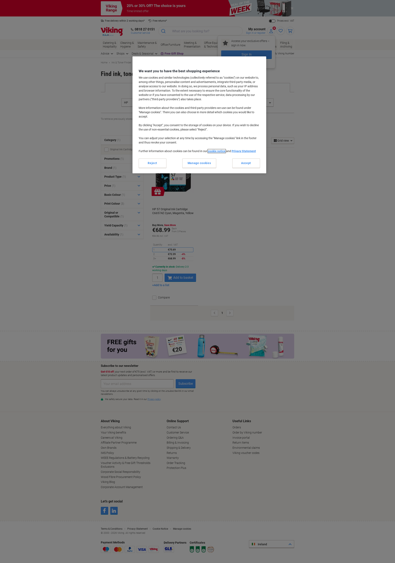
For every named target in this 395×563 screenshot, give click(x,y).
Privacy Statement (244, 151)
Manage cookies (199, 163)
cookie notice (216, 151)
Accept (246, 163)
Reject (152, 163)
